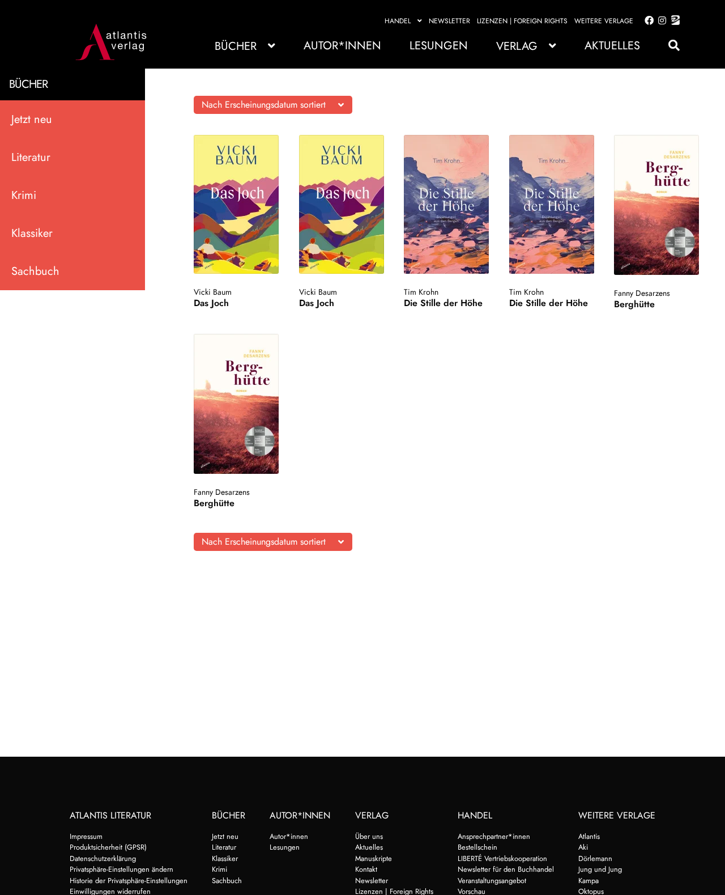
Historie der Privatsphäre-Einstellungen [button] (128, 880)
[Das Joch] (236, 204)
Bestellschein (477, 847)
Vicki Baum (213, 292)
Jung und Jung (600, 869)
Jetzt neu (31, 119)
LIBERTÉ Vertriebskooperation (502, 858)
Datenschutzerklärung (103, 858)
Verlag (517, 46)
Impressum (86, 836)
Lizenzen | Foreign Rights (522, 21)
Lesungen (439, 45)
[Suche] (668, 45)
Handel (398, 21)
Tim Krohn (421, 292)
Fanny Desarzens (642, 293)
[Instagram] (660, 21)
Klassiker (32, 233)
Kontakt (366, 869)
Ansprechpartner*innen (494, 836)
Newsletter (449, 21)
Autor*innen (342, 45)
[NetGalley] (673, 21)
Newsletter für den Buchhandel (506, 869)
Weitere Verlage (603, 21)
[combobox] (273, 105)
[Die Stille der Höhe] (446, 204)
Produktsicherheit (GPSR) (108, 847)
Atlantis (589, 836)
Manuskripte (373, 858)
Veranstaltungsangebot (492, 880)
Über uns (369, 836)
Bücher (236, 46)
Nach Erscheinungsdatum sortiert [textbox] (264, 104)
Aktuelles (612, 45)
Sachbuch (35, 271)
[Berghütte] (657, 205)
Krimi (23, 195)
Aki (583, 847)
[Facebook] (647, 21)
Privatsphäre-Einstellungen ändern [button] (121, 869)
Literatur (30, 157)
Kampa (588, 880)
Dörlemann (595, 858)
